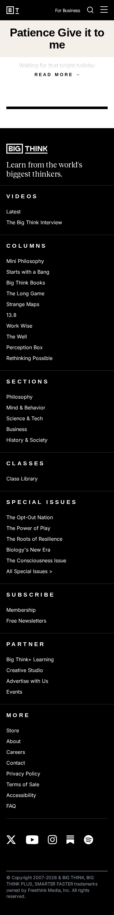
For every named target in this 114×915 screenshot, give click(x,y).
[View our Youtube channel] (32, 839)
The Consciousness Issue (36, 560)
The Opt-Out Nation (29, 517)
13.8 (11, 315)
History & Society (27, 440)
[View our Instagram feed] (52, 839)
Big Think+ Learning (30, 659)
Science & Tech (24, 418)
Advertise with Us (27, 681)
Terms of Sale (22, 784)
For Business (67, 10)
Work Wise (19, 326)
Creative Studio (24, 670)
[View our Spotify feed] (88, 839)
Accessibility (21, 795)
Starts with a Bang (27, 272)
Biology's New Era (28, 549)
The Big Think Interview (34, 222)
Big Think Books (25, 282)
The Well (16, 336)
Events (14, 692)
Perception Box (24, 347)
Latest (13, 211)
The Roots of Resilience (34, 539)
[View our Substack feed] (70, 839)
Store (12, 730)
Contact (15, 763)
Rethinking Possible (29, 358)
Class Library (22, 478)
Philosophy (19, 397)
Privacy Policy (23, 773)
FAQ (11, 806)
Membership (21, 610)
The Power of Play (28, 528)
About (13, 741)
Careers (15, 752)
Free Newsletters (26, 621)
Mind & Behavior (25, 407)
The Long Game (25, 293)
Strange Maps (22, 304)
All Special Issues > (29, 571)
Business (16, 429)
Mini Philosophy (25, 261)
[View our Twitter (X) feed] (11, 839)
